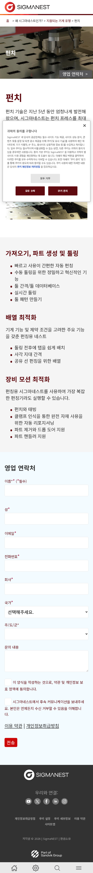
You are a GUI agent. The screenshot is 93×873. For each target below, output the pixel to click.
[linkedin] (55, 801)
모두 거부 (45, 178)
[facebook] (46, 801)
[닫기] (84, 125)
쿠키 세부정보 (62, 818)
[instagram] (64, 801)
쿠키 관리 (63, 190)
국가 (9, 602)
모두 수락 (30, 190)
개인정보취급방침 (42, 725)
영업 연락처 (73, 74)
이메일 (10, 533)
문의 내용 (12, 647)
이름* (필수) (16, 481)
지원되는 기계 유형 (58, 20)
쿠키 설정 (44, 818)
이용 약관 (13, 725)
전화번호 (12, 556)
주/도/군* (12, 624)
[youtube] (28, 801)
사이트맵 (50, 824)
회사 (9, 579)
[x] (37, 801)
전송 (11, 742)
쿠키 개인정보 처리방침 (28, 166)
